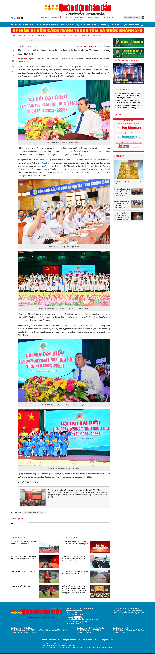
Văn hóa (83, 25)
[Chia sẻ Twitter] (13, 56)
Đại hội (39, 326)
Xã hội (77, 25)
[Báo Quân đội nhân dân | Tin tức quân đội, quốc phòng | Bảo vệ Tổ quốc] (77, 8)
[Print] (13, 66)
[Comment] (13, 61)
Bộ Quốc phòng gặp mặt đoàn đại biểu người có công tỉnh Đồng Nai (74, 490)
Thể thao (23, 40)
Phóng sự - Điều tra (93, 25)
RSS (111, 640)
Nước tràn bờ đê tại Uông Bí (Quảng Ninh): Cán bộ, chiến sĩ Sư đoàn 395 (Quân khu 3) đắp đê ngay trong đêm (125, 217)
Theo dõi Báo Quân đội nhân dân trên (87, 46)
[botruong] (128, 42)
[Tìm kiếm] (143, 17)
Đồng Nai (45, 163)
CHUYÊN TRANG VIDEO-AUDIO (126, 60)
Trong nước (32, 40)
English (97, 17)
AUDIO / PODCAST (123, 89)
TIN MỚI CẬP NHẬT (70, 538)
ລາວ (108, 17)
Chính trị (17, 25)
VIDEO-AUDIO (45, 17)
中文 (104, 17)
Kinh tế (72, 25)
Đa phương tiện (40, 25)
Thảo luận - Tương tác (85, 640)
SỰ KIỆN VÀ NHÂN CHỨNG (83, 17)
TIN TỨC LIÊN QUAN (19, 538)
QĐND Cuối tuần (67, 17)
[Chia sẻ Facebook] (13, 51)
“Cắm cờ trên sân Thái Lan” (21, 586)
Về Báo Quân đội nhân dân (51, 640)
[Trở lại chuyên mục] (13, 72)
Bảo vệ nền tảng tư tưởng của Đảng (57, 25)
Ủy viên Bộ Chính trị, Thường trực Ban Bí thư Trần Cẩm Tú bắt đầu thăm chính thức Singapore (74, 558)
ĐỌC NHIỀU (119, 156)
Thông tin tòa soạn (69, 640)
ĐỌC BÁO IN (55, 17)
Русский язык (78, 19)
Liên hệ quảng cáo (101, 640)
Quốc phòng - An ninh (27, 25)
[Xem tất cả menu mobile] (141, 25)
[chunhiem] (128, 53)
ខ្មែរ (112, 17)
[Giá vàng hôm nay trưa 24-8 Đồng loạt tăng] (128, 169)
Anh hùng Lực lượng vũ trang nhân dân (126, 25)
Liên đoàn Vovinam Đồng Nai (33, 513)
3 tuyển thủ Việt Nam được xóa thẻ (23, 571)
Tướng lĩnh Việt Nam (106, 25)
